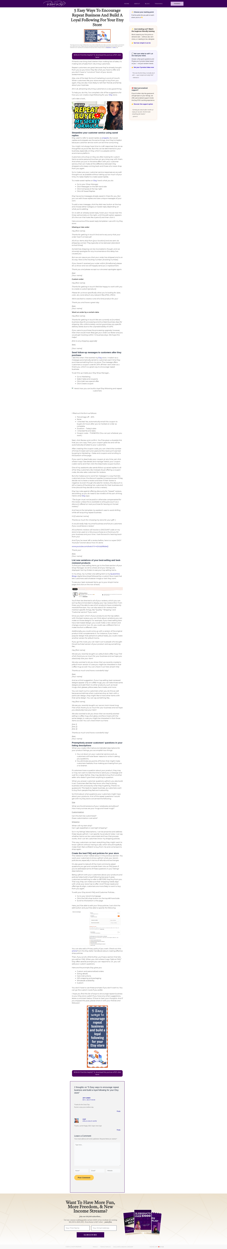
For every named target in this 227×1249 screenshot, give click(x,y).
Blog (147, 3)
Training (159, 3)
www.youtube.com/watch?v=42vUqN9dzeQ (90, 546)
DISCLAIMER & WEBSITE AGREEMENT (123, 1246)
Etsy (110, 95)
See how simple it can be (142, 43)
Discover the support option (143, 104)
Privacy (95, 1246)
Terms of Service (105, 1246)
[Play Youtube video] (97, 115)
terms (114, 47)
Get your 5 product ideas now (144, 67)
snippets (105, 138)
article (74, 951)
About (137, 3)
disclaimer (108, 47)
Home (126, 3)
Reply (118, 1111)
